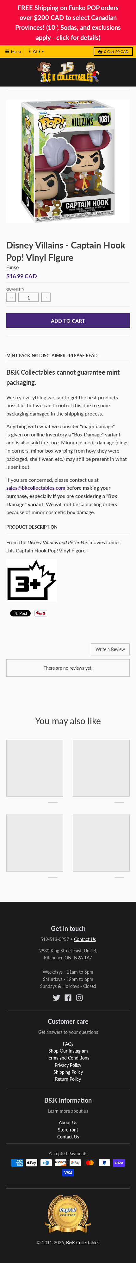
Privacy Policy (68, 1065)
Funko (12, 267)
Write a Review (110, 649)
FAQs (68, 1044)
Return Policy (68, 1079)
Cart (116, 51)
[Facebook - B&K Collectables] (68, 998)
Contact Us (85, 939)
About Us (68, 1122)
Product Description (32, 527)
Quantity (15, 289)
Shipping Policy (68, 1072)
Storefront (68, 1129)
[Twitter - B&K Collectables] (56, 998)
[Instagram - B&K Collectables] (79, 998)
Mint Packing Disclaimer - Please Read (52, 355)
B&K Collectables (82, 1242)
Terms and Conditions (68, 1057)
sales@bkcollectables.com (35, 488)
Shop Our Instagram (68, 1051)
